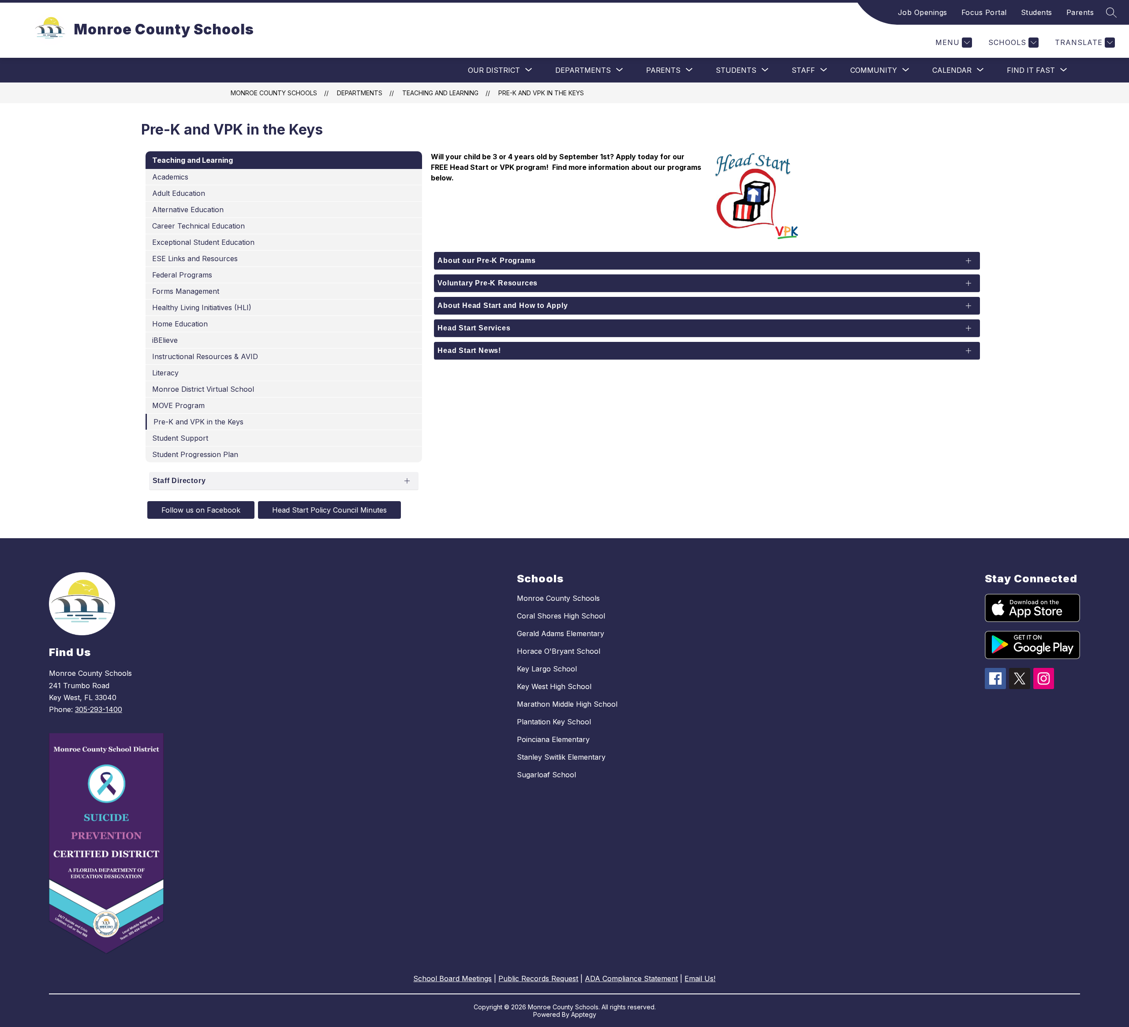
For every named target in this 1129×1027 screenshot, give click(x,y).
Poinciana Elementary (553, 739)
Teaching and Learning (440, 93)
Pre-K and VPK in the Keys (541, 93)
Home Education (180, 323)
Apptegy (583, 1014)
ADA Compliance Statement (631, 978)
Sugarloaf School (546, 774)
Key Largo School (547, 668)
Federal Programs (182, 274)
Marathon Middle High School (567, 704)
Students (1036, 12)
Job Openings (922, 12)
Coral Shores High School (561, 615)
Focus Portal (984, 12)
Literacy (165, 372)
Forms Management (185, 291)
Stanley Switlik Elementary (561, 757)
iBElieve (165, 340)
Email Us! (699, 978)
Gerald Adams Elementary (560, 633)
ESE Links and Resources (195, 258)
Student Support (180, 438)
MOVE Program (178, 405)
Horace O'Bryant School (558, 651)
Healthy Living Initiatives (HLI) (201, 307)
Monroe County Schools (274, 93)
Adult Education (178, 193)
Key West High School (554, 686)
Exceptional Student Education (203, 242)
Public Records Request (538, 978)
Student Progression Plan (195, 454)
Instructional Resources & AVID (205, 356)
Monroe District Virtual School (203, 389)
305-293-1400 (98, 709)
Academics (170, 176)
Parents (1080, 12)
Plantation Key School (554, 721)
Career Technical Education (198, 225)
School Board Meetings (452, 978)
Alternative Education (188, 209)
